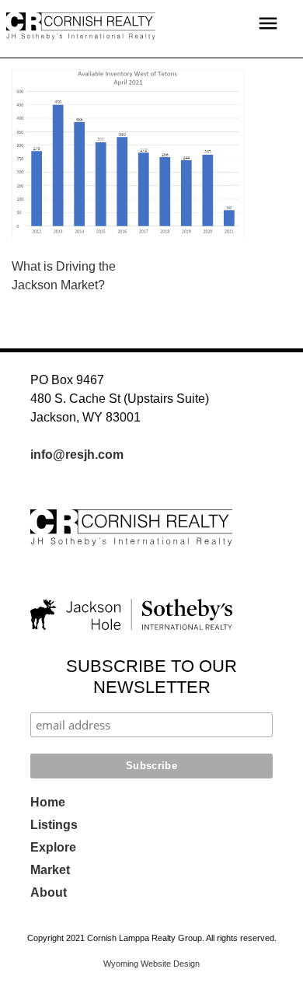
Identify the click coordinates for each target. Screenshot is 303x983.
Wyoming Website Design (151, 963)
